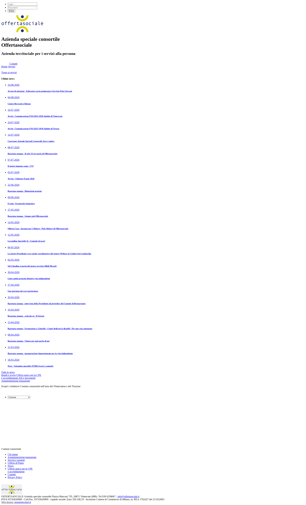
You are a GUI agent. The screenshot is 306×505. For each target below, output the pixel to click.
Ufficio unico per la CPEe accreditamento (20, 470)
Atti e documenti (27, 378)
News (11, 465)
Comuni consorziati (11, 449)
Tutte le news (8, 372)
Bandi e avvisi (8, 375)
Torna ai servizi (9, 72)
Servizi (11, 66)
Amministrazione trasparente (15, 381)
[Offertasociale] (22, 31)
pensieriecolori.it (22, 502)
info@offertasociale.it (128, 496)
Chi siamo (13, 454)
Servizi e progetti (16, 460)
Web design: (7, 502)
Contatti (13, 63)
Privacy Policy (15, 477)
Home (4, 66)
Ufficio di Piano (16, 463)
